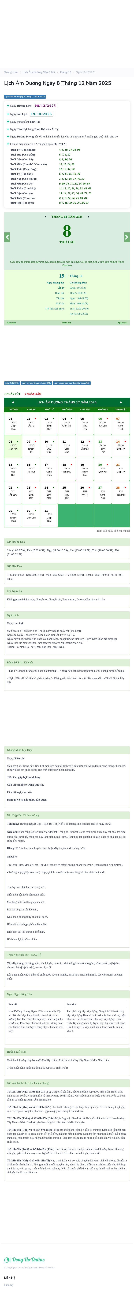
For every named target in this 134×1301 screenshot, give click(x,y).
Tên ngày (12, 823)
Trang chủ (11, 72)
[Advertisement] (67, 40)
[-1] (7, 237)
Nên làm (12, 831)
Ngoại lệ (12, 856)
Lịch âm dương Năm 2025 (39, 72)
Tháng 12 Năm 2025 (67, 216)
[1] (127, 237)
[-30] (45, 216)
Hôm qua (11, 322)
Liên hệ (8, 1284)
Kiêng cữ (12, 848)
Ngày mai (122, 322)
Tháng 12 (65, 72)
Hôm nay (66, 322)
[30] (89, 216)
